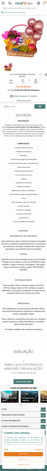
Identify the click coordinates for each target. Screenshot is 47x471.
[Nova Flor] (24, 3)
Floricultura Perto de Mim (23, 388)
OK (39, 106)
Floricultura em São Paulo (9, 399)
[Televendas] (10, 3)
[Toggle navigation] (3, 3)
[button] (38, 3)
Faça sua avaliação (23, 382)
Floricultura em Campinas (27, 399)
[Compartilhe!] (45, 75)
